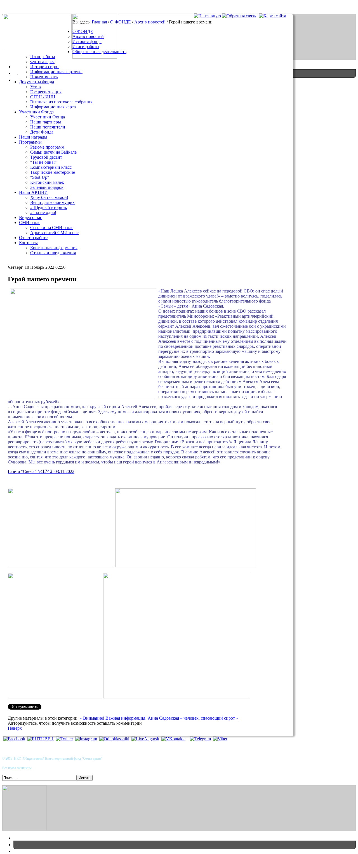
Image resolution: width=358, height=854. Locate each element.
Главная (99, 22)
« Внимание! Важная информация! (114, 718)
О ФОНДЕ (120, 22)
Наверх (15, 728)
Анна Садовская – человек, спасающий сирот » (193, 718)
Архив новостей (150, 22)
